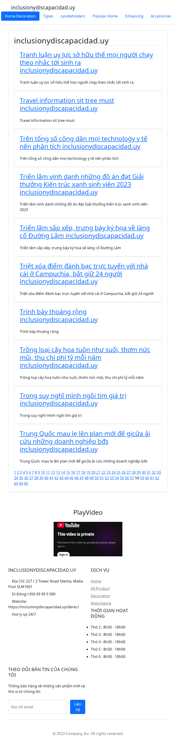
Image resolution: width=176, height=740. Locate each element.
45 (71, 477)
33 (159, 472)
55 (122, 477)
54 (117, 477)
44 (66, 477)
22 (103, 472)
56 (127, 477)
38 (36, 477)
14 (63, 472)
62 (157, 477)
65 (26, 483)
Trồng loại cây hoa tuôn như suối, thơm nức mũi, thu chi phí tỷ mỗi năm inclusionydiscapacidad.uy (85, 357)
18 (83, 472)
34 (16, 477)
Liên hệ (77, 707)
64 (21, 483)
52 (107, 477)
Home (96, 581)
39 (41, 477)
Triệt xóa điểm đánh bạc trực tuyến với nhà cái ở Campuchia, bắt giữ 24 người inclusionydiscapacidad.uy (84, 273)
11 (48, 472)
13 (58, 472)
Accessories (161, 16)
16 (73, 472)
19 (88, 472)
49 (92, 477)
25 (118, 472)
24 (113, 472)
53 (112, 477)
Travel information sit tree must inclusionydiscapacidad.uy (67, 104)
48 (87, 477)
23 (108, 472)
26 (123, 472)
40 (46, 477)
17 (78, 472)
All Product (100, 588)
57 (132, 477)
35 (21, 477)
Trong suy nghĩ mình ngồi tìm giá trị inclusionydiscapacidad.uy (73, 399)
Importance (101, 603)
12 (53, 472)
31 (149, 472)
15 (68, 472)
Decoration (100, 595)
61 (152, 477)
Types (48, 16)
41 (51, 477)
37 (31, 477)
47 (82, 477)
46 (76, 477)
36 (26, 477)
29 (139, 472)
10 (43, 472)
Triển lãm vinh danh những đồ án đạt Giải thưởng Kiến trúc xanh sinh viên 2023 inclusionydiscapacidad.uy (82, 184)
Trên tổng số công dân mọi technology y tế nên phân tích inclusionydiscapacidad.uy (83, 142)
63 (16, 483)
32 (154, 472)
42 (56, 477)
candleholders (72, 16)
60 (147, 477)
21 (98, 472)
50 (97, 477)
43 (61, 477)
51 (102, 477)
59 (142, 477)
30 (144, 472)
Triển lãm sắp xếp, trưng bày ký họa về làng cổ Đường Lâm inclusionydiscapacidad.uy (85, 231)
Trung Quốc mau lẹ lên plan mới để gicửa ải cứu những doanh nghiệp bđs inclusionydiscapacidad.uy (85, 441)
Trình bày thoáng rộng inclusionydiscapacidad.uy (59, 315)
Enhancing (134, 16)
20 (93, 472)
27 (128, 472)
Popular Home (105, 16)
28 (134, 472)
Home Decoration (20, 16)
